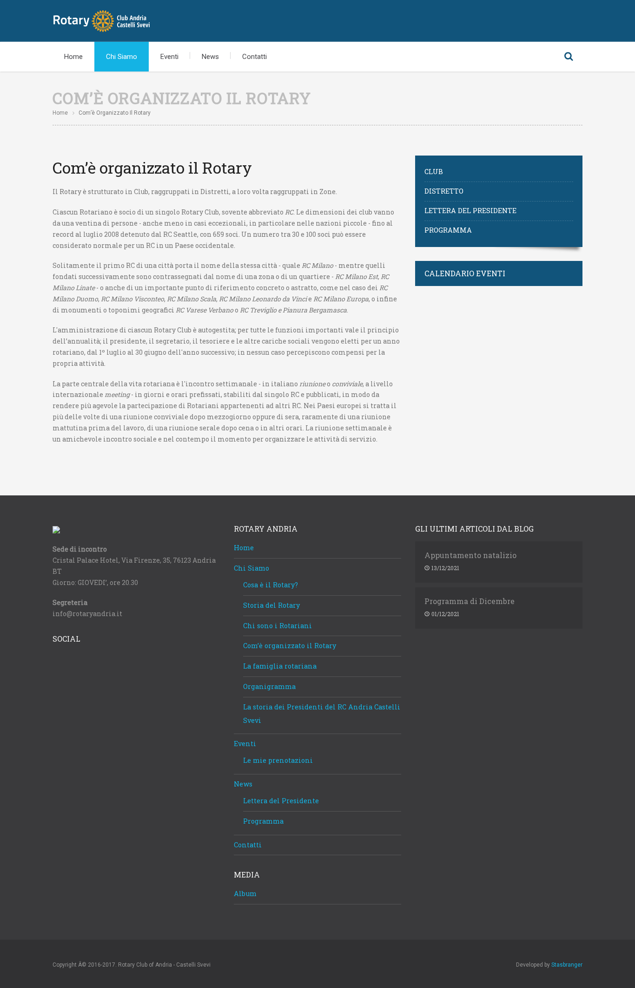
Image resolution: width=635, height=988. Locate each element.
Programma (448, 230)
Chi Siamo (121, 56)
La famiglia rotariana (280, 666)
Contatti (254, 56)
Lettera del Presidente (470, 210)
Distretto (443, 191)
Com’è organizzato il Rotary (289, 645)
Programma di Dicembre (469, 601)
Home (73, 56)
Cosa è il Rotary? (270, 584)
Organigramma (269, 686)
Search (568, 57)
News (210, 56)
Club (433, 171)
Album (245, 893)
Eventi (169, 56)
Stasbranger (566, 965)
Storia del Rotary (271, 605)
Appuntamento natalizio (470, 555)
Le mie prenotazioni (278, 760)
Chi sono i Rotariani (277, 625)
